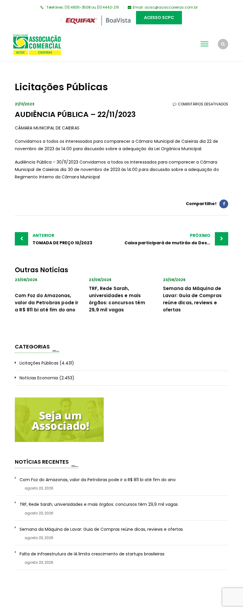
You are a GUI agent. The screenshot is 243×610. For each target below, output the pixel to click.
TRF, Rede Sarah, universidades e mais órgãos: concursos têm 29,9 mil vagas (99, 504)
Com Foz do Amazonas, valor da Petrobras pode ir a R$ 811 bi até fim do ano (47, 302)
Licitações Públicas (39, 363)
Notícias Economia (39, 378)
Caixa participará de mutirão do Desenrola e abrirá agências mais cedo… (176, 239)
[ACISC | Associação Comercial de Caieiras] (37, 45)
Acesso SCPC (159, 17)
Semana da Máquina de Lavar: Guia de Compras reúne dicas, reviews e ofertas (101, 529)
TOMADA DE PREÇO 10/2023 (62, 239)
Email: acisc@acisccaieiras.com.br (165, 7)
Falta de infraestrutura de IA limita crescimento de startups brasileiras (92, 554)
